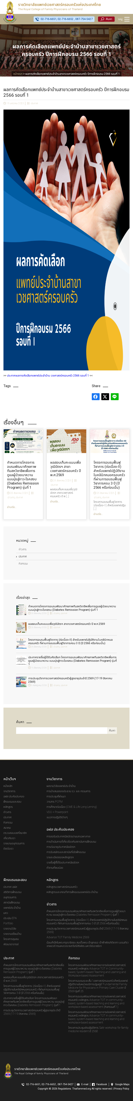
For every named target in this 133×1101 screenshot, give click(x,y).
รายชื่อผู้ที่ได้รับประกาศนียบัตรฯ (63, 862)
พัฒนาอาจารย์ (11, 944)
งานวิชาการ (9, 791)
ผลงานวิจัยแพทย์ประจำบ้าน (61, 786)
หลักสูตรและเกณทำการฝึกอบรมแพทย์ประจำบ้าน (72, 892)
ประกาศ (34, 103)
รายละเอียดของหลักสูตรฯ (60, 857)
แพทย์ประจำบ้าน (12, 908)
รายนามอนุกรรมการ (14, 843)
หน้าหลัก (7, 786)
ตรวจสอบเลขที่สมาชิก (15, 833)
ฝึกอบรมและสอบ (12, 801)
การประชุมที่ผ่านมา (56, 796)
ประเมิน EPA (10, 918)
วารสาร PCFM (55, 801)
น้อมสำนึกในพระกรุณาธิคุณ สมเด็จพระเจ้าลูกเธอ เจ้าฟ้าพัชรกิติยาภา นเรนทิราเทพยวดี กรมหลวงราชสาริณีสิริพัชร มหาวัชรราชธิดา (87, 944)
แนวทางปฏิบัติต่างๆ (57, 817)
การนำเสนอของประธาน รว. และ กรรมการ (68, 791)
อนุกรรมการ (9, 897)
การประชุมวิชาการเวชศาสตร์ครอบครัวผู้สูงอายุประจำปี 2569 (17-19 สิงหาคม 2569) (70, 680)
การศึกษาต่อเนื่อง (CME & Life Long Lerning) (72, 807)
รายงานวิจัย (9, 928)
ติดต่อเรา (8, 848)
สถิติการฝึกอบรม (12, 892)
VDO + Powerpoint (57, 812)
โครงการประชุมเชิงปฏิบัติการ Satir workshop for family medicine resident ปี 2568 (98, 1029)
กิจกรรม (23, 564)
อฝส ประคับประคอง (13, 796)
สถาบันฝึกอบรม (11, 902)
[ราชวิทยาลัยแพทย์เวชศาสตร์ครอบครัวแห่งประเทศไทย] (9, 12)
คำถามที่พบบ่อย (55, 868)
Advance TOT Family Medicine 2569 (68, 937)
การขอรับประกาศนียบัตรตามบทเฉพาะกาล (68, 836)
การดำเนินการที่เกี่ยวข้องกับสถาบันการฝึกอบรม (71, 841)
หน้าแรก (18, 74)
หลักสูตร (8, 807)
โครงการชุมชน (11, 939)
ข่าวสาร (22, 549)
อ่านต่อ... (11, 507)
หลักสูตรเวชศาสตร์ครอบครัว (62, 887)
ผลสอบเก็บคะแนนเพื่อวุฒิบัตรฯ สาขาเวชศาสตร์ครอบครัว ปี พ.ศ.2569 (66, 624)
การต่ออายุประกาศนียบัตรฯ (61, 847)
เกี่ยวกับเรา (9, 838)
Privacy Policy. (122, 1089)
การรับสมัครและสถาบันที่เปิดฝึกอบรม (66, 852)
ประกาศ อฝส (10, 887)
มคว (5, 913)
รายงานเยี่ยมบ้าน (12, 934)
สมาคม (7, 828)
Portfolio (8, 923)
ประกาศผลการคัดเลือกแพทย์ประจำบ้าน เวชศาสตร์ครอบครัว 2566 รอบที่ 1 (48, 376)
